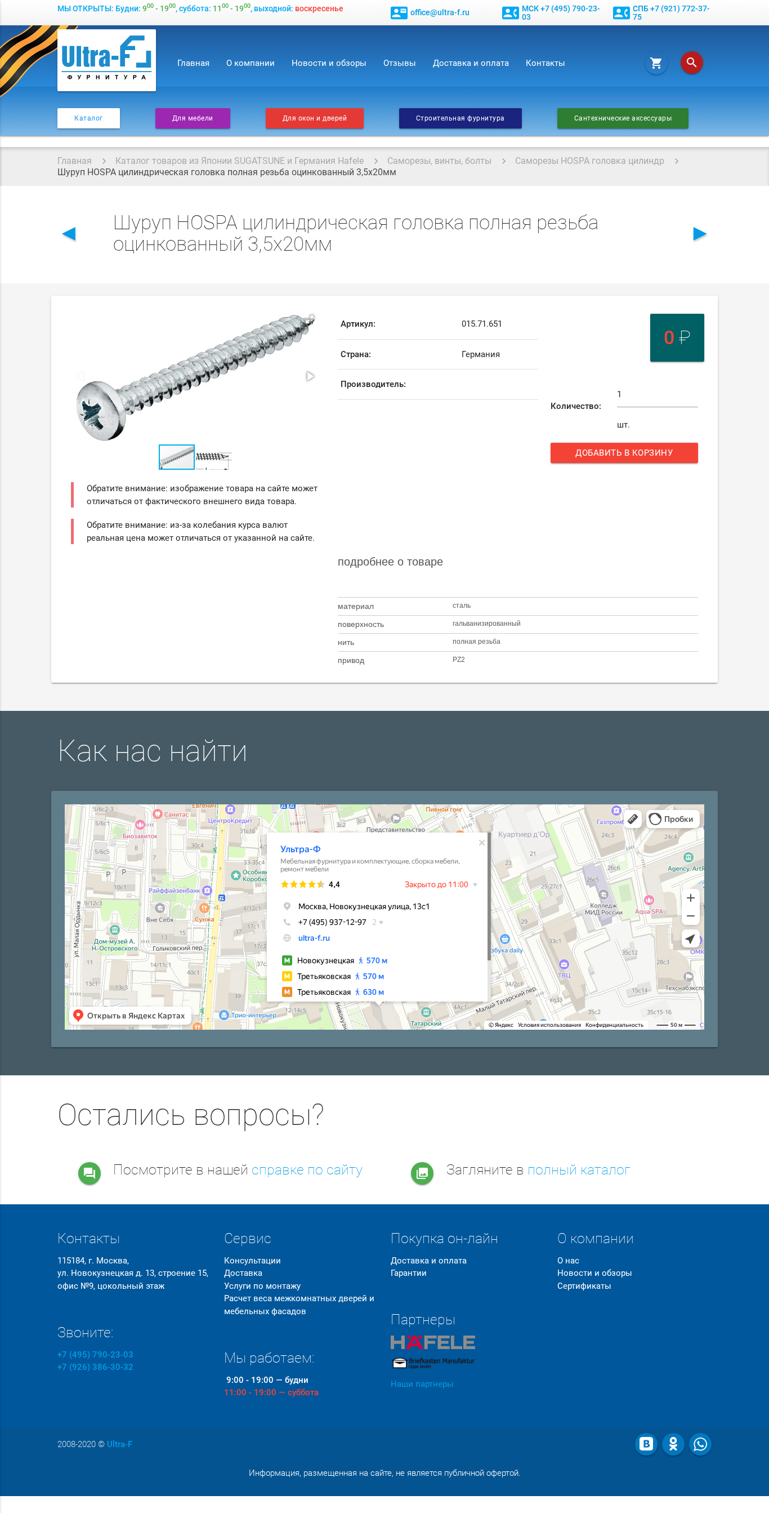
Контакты (545, 63)
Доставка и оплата (471, 63)
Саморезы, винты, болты (439, 160)
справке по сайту (307, 1170)
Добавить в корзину (628, 455)
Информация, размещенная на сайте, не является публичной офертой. (385, 1473)
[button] (310, 319)
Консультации (252, 1261)
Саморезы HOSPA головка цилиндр (589, 160)
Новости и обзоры (329, 63)
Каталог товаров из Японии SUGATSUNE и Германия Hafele (239, 160)
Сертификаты (584, 1286)
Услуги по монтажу (262, 1286)
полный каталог (579, 1170)
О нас (568, 1261)
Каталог (88, 118)
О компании (250, 63)
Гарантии (409, 1273)
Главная (193, 63)
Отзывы (399, 63)
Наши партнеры (422, 1384)
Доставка (243, 1273)
